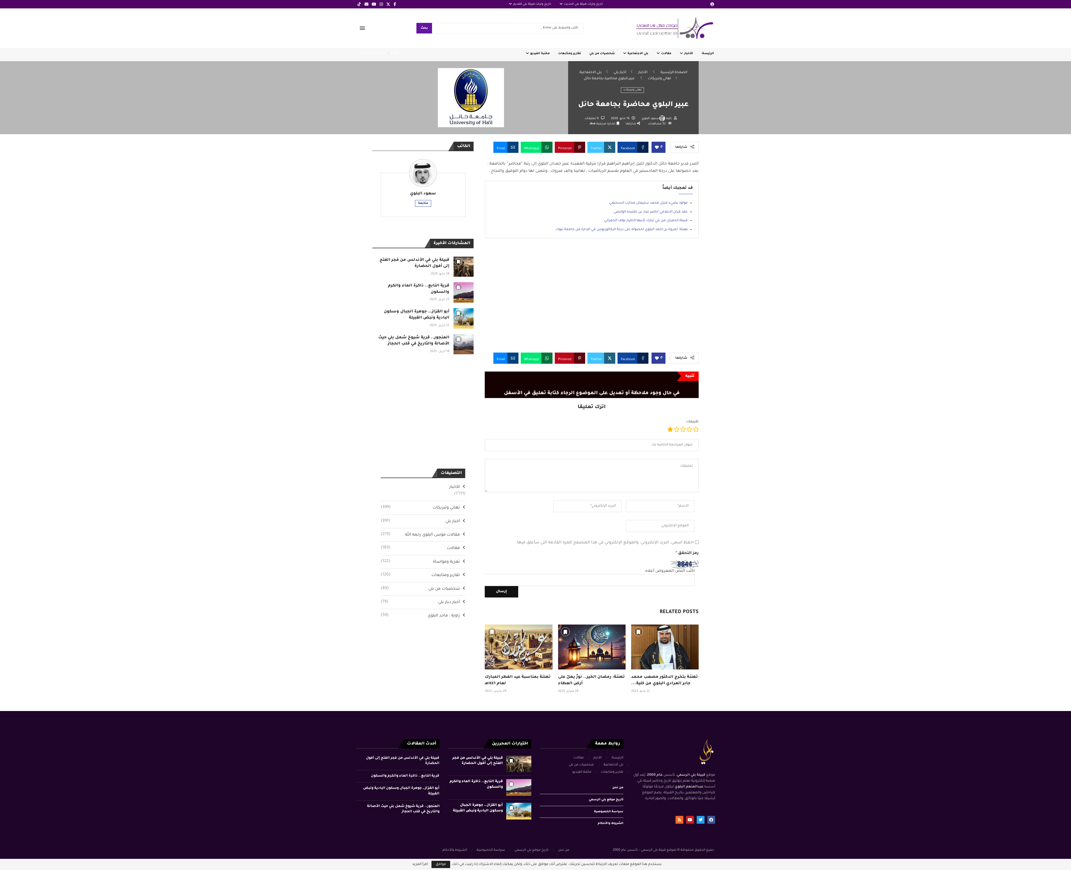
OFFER (393, 53)
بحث (424, 28)
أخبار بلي (620, 72)
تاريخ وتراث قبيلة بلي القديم (532, 4)
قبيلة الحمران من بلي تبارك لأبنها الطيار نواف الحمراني (646, 221)
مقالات (666, 53)
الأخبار (688, 53)
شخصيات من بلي (602, 53)
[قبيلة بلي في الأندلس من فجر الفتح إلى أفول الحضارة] (464, 267)
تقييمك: (692, 422)
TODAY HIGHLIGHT (373, 53)
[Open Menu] (362, 28)
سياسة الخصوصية (608, 811)
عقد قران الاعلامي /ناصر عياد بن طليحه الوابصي (651, 212)
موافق (441, 864)
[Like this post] (657, 148)
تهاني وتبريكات (659, 79)
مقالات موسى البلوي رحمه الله (420, 534)
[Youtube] (374, 4)
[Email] (366, 4)
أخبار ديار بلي (420, 602)
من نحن (617, 787)
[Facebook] (394, 4)
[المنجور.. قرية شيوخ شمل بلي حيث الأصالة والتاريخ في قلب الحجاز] (464, 344)
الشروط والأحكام (610, 823)
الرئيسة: (707, 53)
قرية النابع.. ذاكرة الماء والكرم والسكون (405, 776)
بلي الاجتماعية (638, 53)
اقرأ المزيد (420, 864)
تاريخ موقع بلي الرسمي (606, 799)
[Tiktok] (359, 4)
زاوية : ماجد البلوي (420, 615)
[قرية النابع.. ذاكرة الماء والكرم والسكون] (464, 292)
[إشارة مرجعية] (492, 631)
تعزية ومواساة (420, 561)
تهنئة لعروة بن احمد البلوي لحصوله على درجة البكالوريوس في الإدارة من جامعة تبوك (622, 230)
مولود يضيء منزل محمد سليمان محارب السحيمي (648, 203)
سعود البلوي (650, 118)
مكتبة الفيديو (540, 53)
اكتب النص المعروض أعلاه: (669, 571)
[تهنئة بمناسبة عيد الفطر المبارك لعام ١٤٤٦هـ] (518, 647)
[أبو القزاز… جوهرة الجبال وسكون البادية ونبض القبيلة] (464, 318)
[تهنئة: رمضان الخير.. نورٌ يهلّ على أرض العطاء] (592, 647)
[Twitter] (388, 4)
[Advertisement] (592, 300)
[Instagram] (381, 4)
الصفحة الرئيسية (673, 72)
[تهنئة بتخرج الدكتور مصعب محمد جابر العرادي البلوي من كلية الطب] (665, 647)
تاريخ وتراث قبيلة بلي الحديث (583, 4)
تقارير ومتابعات (569, 53)
